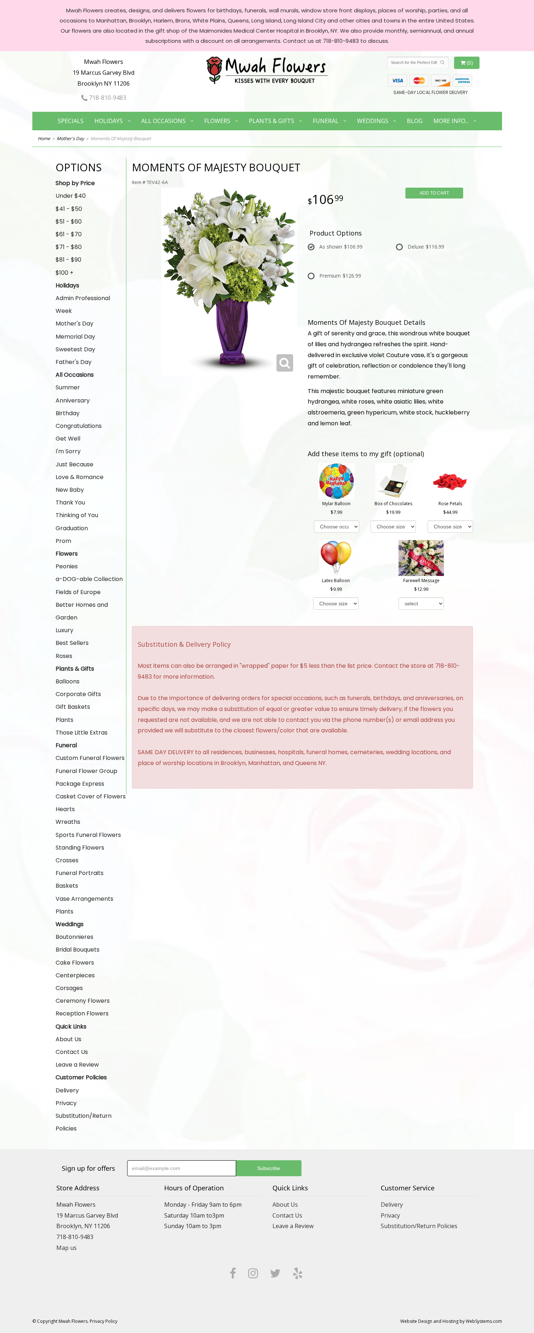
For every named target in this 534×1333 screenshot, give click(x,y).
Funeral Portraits (80, 873)
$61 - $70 (69, 234)
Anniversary (73, 400)
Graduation (72, 528)
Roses (64, 656)
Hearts (65, 809)
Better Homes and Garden (82, 611)
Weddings (372, 121)
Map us (66, 1248)
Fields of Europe (78, 592)
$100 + (64, 273)
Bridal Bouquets (78, 949)
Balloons (68, 681)
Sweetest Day (75, 349)
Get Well (68, 438)
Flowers (217, 121)
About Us (68, 1039)
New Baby (70, 490)
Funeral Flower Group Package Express (86, 777)
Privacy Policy (103, 1321)
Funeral (326, 121)
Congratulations (79, 426)
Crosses (67, 860)
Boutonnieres (74, 937)
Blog (414, 121)
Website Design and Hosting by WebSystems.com (451, 1321)
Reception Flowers (82, 1013)
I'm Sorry (68, 451)
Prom (63, 541)
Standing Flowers (80, 847)
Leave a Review (77, 1064)
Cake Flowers (75, 962)
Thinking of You (77, 515)
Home (44, 138)
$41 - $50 (69, 209)
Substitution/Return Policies (84, 1122)
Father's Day (74, 362)
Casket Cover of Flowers (91, 796)
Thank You (70, 502)
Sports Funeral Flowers (88, 835)
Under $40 (71, 196)
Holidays (108, 121)
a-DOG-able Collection (89, 579)
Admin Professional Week (83, 304)
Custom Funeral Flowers (90, 758)
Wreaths (68, 822)
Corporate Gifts (78, 694)
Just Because (74, 464)
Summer (68, 387)
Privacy (66, 1103)
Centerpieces (75, 975)
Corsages (69, 988)
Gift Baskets (73, 707)
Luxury (64, 630)
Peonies (67, 566)
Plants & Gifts (271, 121)
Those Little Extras (82, 732)
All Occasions (163, 121)
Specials (71, 121)
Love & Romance (80, 477)
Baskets (67, 886)
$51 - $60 (69, 221)
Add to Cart (434, 193)
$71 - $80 (69, 247)
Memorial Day (75, 336)
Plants (64, 720)
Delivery (67, 1090)
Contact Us (72, 1052)
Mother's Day (70, 138)
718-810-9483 (107, 98)
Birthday (68, 413)
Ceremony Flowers (83, 1001)
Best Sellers (72, 643)
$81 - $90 (68, 259)
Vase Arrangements (84, 899)
